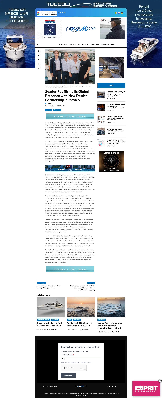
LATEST (111, 85)
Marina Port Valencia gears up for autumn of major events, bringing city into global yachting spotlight (116, 93)
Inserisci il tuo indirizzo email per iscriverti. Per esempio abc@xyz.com (77, 362)
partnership (48, 109)
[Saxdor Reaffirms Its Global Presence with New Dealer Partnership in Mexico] (38, 60)
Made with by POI (81, 395)
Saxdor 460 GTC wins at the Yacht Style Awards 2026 (80, 324)
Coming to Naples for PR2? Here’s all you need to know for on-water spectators (116, 141)
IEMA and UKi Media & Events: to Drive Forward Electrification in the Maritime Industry (82, 288)
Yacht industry (57, 109)
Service (92, 44)
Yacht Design (105, 44)
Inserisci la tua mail (67, 355)
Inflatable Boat (62, 44)
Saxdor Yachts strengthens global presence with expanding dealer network (109, 325)
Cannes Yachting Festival (43, 319)
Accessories (85, 44)
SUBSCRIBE (68, 375)
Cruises (112, 44)
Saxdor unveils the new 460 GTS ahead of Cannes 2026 (49, 324)
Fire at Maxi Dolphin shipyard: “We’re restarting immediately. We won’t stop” (116, 106)
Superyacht (71, 44)
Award (69, 319)
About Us (45, 386)
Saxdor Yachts (50, 105)
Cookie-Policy (53, 386)
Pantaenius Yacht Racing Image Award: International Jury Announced (115, 118)
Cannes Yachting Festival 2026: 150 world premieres (115, 130)
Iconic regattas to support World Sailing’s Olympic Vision (49, 287)
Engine (78, 44)
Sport (97, 44)
